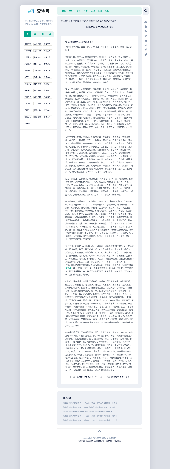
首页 (64, 11)
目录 (100, 377)
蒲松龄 (70, 42)
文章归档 (100, 441)
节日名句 (47, 104)
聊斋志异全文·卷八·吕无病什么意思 (102, 21)
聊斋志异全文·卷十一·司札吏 (107, 403)
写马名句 (37, 104)
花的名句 (47, 84)
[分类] (27, 34)
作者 (86, 11)
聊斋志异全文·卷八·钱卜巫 (87, 377)
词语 (100, 11)
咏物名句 (28, 71)
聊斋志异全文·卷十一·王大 (104, 412)
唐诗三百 (28, 44)
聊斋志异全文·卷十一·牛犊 (78, 412)
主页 (65, 21)
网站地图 (109, 441)
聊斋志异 (47, 117)
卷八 (85, 21)
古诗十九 (37, 64)
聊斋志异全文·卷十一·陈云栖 (79, 403)
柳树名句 (28, 97)
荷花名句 (47, 90)
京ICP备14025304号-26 (87, 441)
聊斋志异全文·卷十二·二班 (108, 420)
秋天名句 (37, 77)
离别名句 (37, 117)
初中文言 (37, 57)
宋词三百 (47, 44)
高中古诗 (47, 51)
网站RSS (117, 441)
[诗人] (35, 34)
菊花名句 (28, 90)
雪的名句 (28, 84)
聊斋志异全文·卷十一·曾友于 (107, 416)
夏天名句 (28, 77)
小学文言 (28, 57)
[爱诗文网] (39, 11)
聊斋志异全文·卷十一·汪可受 (105, 407)
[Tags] (50, 34)
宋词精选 (28, 64)
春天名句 (47, 71)
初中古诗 (37, 51)
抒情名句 (28, 117)
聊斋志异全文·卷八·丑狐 (120, 377)
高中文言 (47, 57)
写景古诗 (37, 71)
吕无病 (87, 42)
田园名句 (37, 110)
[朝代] (42, 34)
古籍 (93, 11)
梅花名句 (37, 90)
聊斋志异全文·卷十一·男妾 (78, 407)
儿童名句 (47, 97)
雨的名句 (37, 84)
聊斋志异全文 (78, 42)
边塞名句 (28, 110)
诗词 (71, 11)
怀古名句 (47, 110)
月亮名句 (37, 97)
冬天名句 (47, 77)
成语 (107, 11)
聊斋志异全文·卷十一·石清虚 (79, 416)
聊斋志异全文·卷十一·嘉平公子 (80, 420)
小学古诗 (28, 51)
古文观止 (47, 64)
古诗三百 (37, 44)
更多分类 (28, 123)
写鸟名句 (28, 104)
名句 (78, 11)
